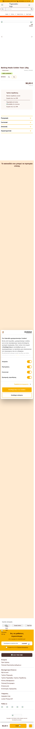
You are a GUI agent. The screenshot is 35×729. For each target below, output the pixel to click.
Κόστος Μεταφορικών (7, 680)
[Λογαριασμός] (26, 5)
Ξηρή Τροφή (28, 14)
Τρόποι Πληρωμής (7, 675)
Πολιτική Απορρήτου (22, 647)
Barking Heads (5, 70)
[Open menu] (2, 5)
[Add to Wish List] (31, 22)
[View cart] (29, 5)
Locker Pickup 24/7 (7, 699)
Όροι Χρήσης (5, 662)
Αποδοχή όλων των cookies (16, 389)
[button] (31, 9)
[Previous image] (2, 37)
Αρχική (6, 14)
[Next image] (32, 37)
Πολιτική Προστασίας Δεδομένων (11, 665)
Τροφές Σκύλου (20, 14)
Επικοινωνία (5, 686)
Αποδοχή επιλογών (17, 395)
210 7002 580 (18, 655)
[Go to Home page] (15, 5)
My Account (4, 672)
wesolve (19, 719)
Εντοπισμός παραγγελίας (9, 688)
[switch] (29, 367)
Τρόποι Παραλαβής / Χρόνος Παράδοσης (13, 678)
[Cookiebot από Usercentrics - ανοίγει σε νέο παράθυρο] (24, 332)
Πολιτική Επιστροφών (8, 683)
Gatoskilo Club (5, 696)
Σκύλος (12, 14)
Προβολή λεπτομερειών (21, 384)
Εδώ (17, 355)
